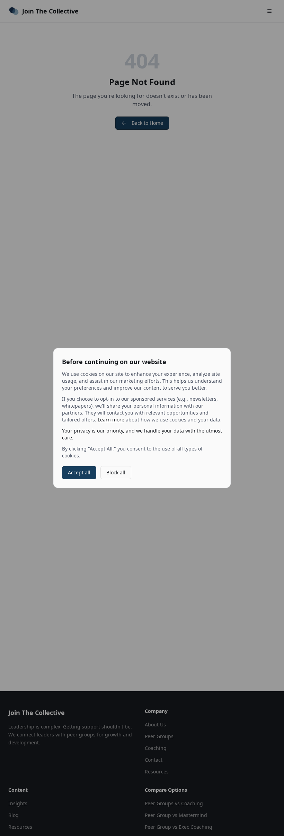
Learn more (111, 419)
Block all (115, 472)
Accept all (79, 472)
